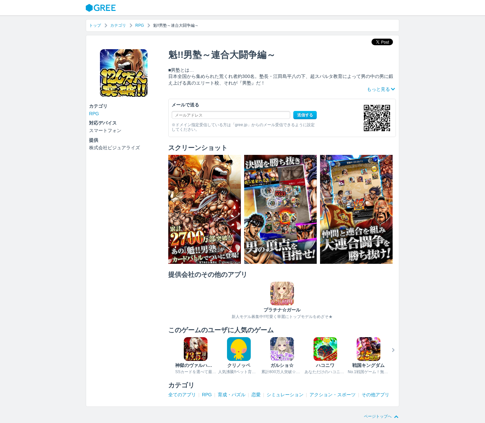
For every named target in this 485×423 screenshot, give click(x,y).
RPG (139, 25)
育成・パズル (231, 394)
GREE (101, 8)
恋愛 (256, 394)
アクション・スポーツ (332, 394)
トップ (95, 25)
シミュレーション (285, 394)
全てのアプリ (182, 394)
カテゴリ (118, 25)
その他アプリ (375, 394)
